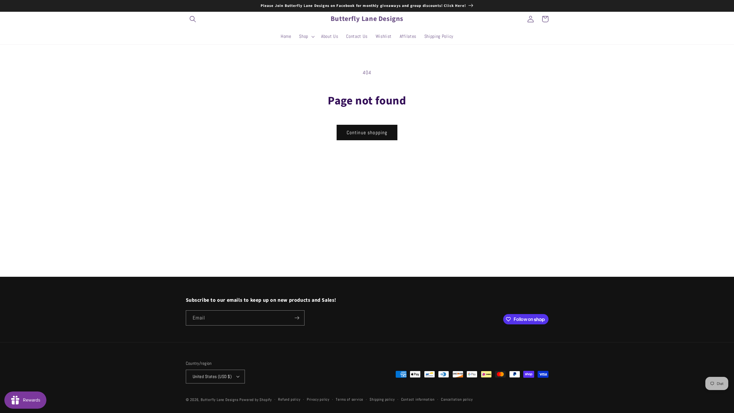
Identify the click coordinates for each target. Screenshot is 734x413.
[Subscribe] (297, 318)
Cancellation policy (457, 399)
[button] (193, 19)
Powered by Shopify (255, 400)
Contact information (418, 399)
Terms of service (349, 399)
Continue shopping (367, 132)
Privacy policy (318, 399)
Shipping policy (382, 399)
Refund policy (289, 399)
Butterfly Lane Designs (220, 400)
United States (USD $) (212, 376)
